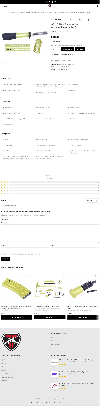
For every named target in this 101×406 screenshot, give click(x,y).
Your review (5, 223)
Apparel (3, 360)
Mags (6, 310)
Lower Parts (41, 308)
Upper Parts (45, 310)
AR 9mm (4, 363)
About (53, 337)
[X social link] (46, 1)
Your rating (5, 219)
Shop (53, 20)
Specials (4, 380)
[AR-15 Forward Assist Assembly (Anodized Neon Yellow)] (83, 288)
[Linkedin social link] (55, 1)
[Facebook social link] (44, 1)
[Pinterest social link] (52, 1)
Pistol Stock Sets (69, 64)
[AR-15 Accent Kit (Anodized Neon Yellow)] (49, 288)
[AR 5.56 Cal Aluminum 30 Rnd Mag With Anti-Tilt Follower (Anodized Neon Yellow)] (16, 288)
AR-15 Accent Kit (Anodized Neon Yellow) (47, 306)
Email (53, 245)
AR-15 (61, 64)
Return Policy (35, 403)
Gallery (53, 340)
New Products (5, 373)
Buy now (80, 49)
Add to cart (67, 49)
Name (3, 245)
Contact (66, 403)
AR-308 (69, 310)
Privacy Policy (58, 403)
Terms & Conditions (47, 403)
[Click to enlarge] (5, 62)
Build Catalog (55, 344)
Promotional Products (8, 377)
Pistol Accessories (51, 308)
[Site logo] (50, 6)
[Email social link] (49, 1)
